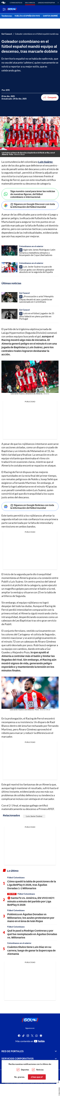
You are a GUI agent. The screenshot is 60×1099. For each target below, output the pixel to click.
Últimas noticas (15, 2)
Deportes (25, 1069)
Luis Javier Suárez (34, 816)
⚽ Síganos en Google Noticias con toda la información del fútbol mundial (32, 506)
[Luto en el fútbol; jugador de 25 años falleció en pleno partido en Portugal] (9, 314)
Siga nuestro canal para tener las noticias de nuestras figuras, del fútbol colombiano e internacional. (32, 194)
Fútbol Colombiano (16, 877)
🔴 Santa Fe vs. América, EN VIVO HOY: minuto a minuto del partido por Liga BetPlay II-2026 (31, 901)
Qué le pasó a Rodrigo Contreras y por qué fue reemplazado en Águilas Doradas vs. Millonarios (32, 934)
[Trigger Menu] (4, 9)
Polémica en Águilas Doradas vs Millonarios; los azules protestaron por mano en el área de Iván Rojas (30, 918)
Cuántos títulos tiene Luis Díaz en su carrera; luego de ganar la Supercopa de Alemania (31, 950)
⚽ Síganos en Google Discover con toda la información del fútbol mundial (32, 205)
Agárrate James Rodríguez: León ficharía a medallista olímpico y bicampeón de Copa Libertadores (37, 252)
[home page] (3, 2)
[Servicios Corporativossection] (55, 1058)
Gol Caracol (30, 2)
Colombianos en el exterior (31, 246)
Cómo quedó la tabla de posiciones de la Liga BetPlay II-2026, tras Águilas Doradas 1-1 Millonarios (31, 885)
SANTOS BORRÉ (50, 16)
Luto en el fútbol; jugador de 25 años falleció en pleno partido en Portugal (36, 316)
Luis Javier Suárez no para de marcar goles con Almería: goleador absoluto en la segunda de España (36, 269)
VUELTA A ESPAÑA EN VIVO (27, 16)
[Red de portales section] (55, 1051)
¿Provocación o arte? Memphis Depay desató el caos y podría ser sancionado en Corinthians (36, 299)
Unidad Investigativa (46, 2)
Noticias (40, 1069)
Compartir (52, 97)
